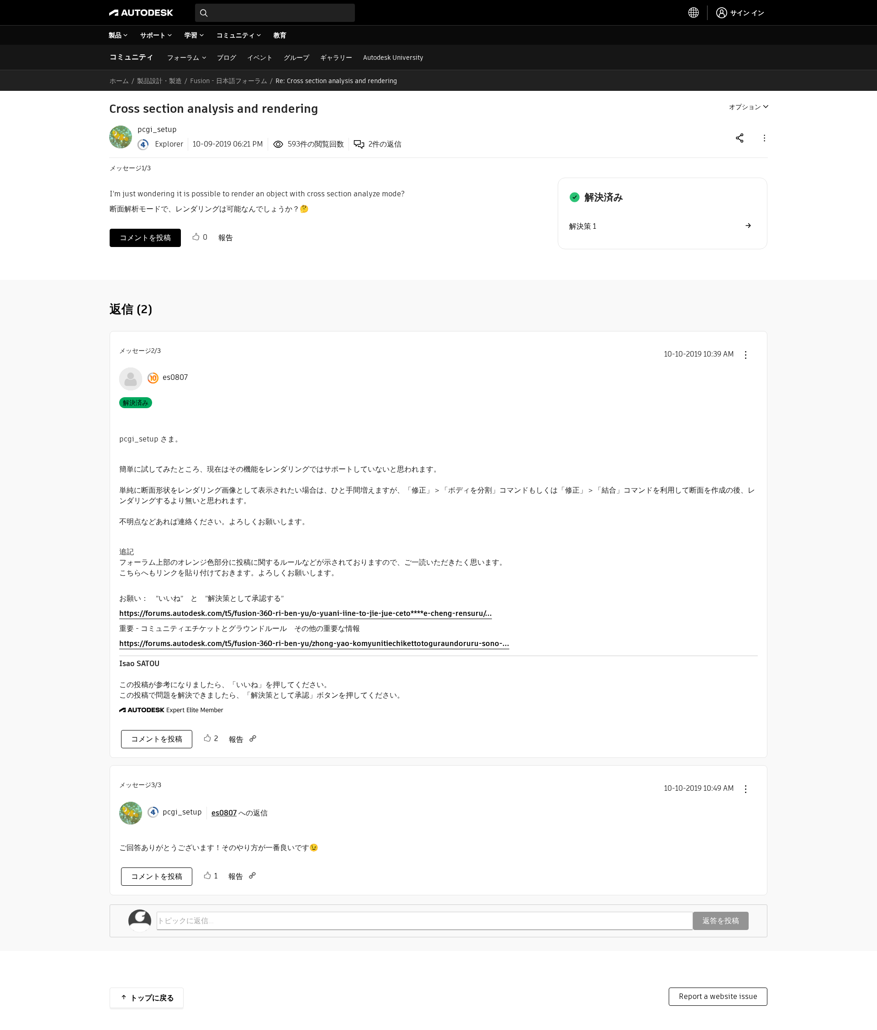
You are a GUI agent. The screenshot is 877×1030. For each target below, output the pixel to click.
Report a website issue (718, 996)
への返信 (239, 813)
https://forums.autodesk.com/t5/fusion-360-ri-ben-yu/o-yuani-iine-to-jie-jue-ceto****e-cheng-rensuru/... (305, 613)
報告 (225, 237)
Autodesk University (393, 57)
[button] (764, 137)
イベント (260, 57)
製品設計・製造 (159, 80)
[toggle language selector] (693, 12)
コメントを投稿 (145, 237)
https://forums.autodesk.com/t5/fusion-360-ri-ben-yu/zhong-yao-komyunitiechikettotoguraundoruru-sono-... (314, 643)
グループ (296, 57)
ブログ (226, 57)
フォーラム (183, 57)
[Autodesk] (141, 12)
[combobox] (275, 13)
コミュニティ (131, 57)
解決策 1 (582, 226)
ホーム (119, 80)
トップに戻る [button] (152, 998)
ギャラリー (336, 57)
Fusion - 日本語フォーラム (228, 80)
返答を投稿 (721, 920)
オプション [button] (745, 106)
